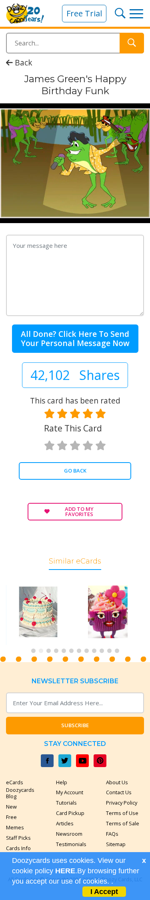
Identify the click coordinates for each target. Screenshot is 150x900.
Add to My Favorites (79, 511)
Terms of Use (122, 813)
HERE (65, 871)
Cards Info (18, 848)
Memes (15, 827)
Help (61, 782)
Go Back (75, 470)
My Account (69, 792)
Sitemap (116, 844)
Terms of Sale (122, 823)
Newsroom (69, 834)
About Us (117, 782)
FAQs (112, 834)
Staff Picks (18, 838)
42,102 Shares (75, 375)
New (11, 806)
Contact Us (119, 792)
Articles (65, 823)
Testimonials (71, 844)
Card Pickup (70, 813)
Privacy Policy (121, 802)
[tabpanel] (43, 615)
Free (11, 817)
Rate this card (73, 428)
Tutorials (66, 802)
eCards (14, 782)
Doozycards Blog (20, 793)
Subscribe (75, 725)
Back (22, 62)
